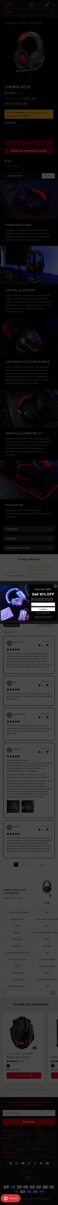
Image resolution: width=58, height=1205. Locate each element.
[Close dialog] (55, 586)
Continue (43, 609)
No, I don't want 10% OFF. (43, 613)
